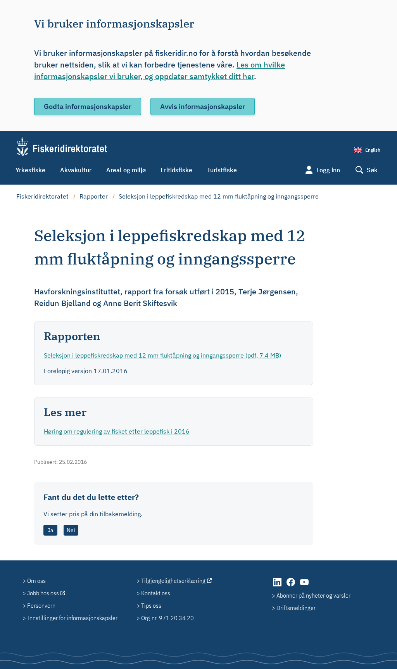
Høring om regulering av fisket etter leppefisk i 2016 (117, 431)
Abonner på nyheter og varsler (313, 595)
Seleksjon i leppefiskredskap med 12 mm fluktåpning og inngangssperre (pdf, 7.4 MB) (162, 355)
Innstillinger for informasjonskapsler (72, 618)
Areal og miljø (126, 170)
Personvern (41, 605)
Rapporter (93, 196)
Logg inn (328, 170)
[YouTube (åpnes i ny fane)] (304, 586)
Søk (372, 170)
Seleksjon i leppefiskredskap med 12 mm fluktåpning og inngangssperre (219, 196)
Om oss (36, 580)
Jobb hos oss (43, 593)
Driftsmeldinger (296, 608)
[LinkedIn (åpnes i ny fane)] (278, 586)
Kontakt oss (155, 593)
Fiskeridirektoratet (42, 196)
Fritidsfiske (176, 170)
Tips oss (151, 605)
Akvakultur (75, 170)
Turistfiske (222, 170)
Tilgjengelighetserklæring (173, 580)
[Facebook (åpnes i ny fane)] (291, 586)
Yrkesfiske (30, 170)
